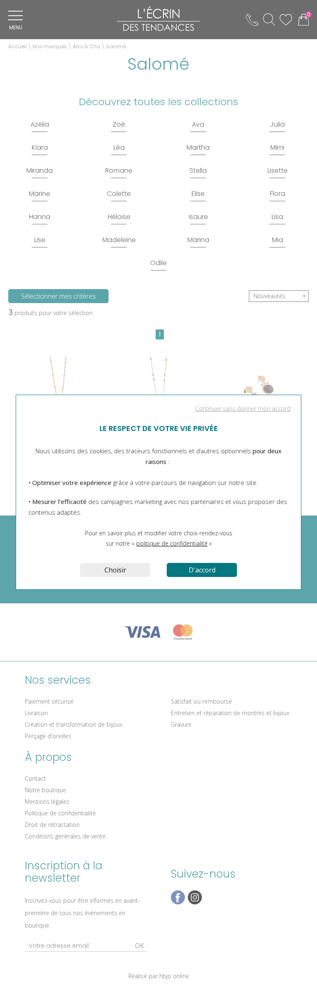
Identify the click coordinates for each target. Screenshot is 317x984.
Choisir (115, 569)
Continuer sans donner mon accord (243, 408)
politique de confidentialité (172, 543)
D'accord (202, 569)
